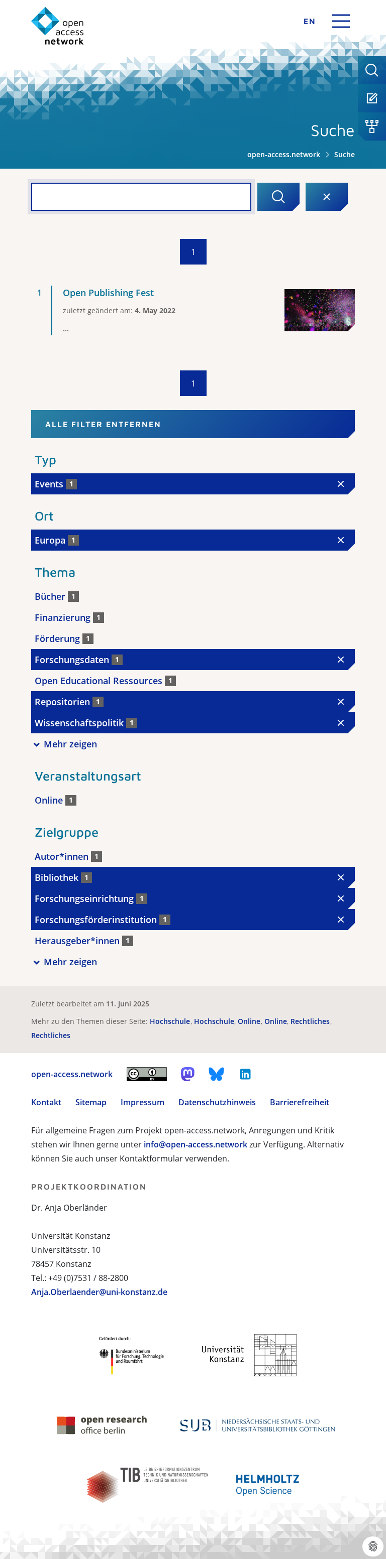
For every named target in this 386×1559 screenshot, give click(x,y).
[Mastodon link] (187, 1074)
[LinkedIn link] (245, 1074)
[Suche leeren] (327, 197)
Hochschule (171, 1021)
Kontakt (46, 1102)
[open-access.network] (57, 26)
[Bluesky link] (216, 1074)
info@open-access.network (195, 1144)
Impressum (142, 1102)
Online (250, 1021)
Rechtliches (311, 1021)
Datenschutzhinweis (217, 1102)
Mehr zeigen (70, 744)
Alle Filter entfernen (103, 424)
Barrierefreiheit (299, 1102)
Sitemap (91, 1102)
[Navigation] (341, 21)
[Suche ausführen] (278, 197)
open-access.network (283, 154)
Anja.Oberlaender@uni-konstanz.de (99, 1291)
